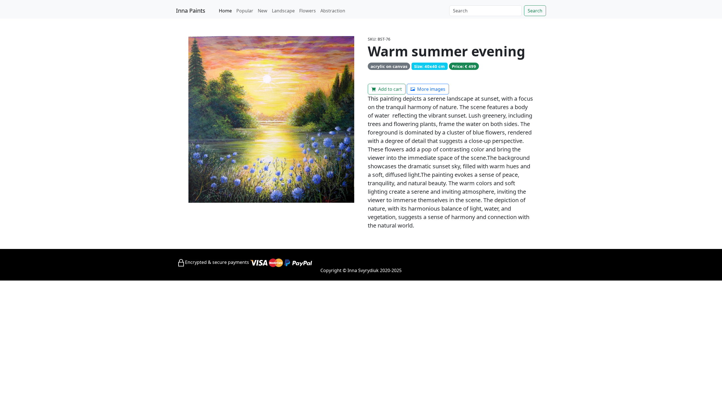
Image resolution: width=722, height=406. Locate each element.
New (262, 11)
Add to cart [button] (389, 89)
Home (225, 11)
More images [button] (430, 89)
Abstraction (332, 11)
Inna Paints (190, 10)
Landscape (283, 11)
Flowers (307, 11)
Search (535, 11)
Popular (244, 11)
